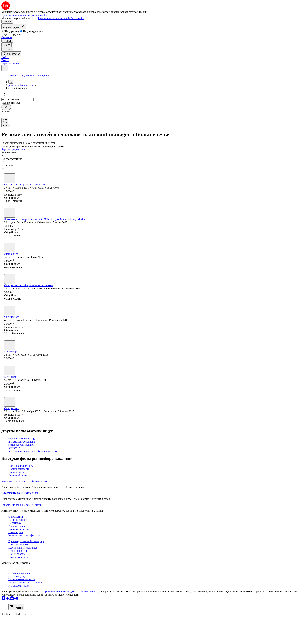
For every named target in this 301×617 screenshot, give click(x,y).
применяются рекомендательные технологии (70, 591)
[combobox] (17, 99)
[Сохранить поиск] (4, 121)
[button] (5, 57)
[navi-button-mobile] (4, 68)
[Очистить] (6, 107)
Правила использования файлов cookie (61, 18)
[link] (7, 49)
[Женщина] (9, 178)
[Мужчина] (9, 310)
